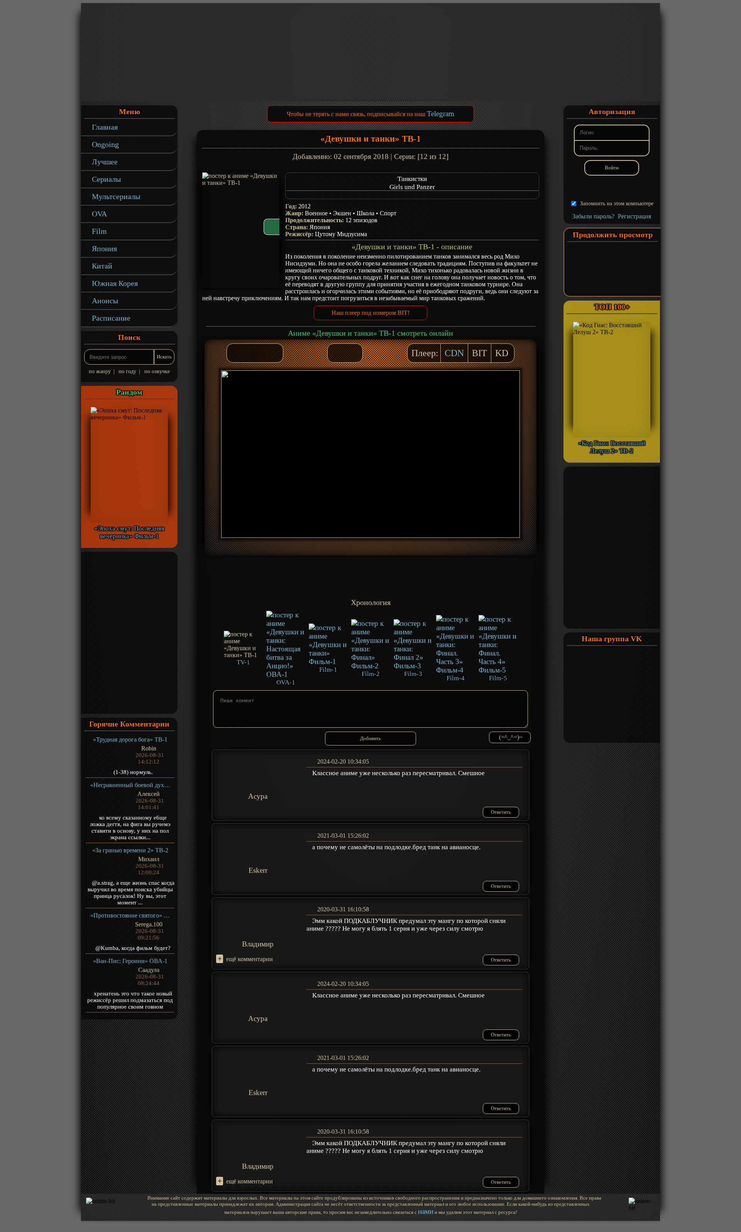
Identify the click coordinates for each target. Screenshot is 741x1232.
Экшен (342, 213)
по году (127, 371)
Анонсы (105, 300)
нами (425, 1211)
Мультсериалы (116, 196)
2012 (304, 206)
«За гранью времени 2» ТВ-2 (130, 850)
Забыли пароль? (593, 216)
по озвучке (157, 371)
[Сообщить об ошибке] (353, 353)
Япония (104, 248)
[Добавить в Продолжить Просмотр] (337, 353)
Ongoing (105, 144)
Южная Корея (115, 283)
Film (99, 231)
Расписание (111, 318)
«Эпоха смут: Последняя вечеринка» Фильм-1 (129, 532)
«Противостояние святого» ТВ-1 (130, 915)
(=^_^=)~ (511, 737)
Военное (316, 213)
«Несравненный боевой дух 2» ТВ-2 (130, 785)
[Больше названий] (412, 195)
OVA (99, 214)
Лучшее (105, 161)
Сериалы (106, 179)
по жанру (100, 371)
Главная (105, 127)
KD (501, 353)
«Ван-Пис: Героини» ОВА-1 (130, 961)
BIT (479, 353)
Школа (365, 213)
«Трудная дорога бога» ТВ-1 (130, 739)
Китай (102, 266)
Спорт (388, 213)
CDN (454, 353)
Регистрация (634, 216)
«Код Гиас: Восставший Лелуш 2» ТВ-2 (611, 447)
